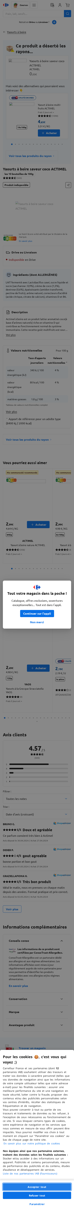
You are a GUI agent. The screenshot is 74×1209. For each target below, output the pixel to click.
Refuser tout (37, 1195)
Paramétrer (37, 1204)
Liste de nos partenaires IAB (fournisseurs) (30, 1173)
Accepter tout (37, 1187)
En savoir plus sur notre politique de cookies (32, 1143)
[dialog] (37, 1129)
